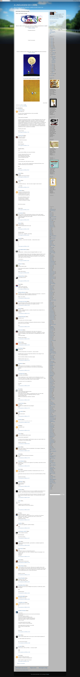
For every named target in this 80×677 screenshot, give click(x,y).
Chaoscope (52, 251)
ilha (50, 341)
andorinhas (52, 221)
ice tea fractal (52, 340)
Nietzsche (51, 397)
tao (50, 454)
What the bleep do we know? (53, 480)
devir (50, 279)
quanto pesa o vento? (22, 531)
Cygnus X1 (52, 23)
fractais (51, 307)
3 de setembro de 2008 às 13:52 (24, 450)
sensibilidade (52, 441)
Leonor (19, 433)
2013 (52, 39)
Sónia (19, 469)
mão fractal (52, 373)
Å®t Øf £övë (20, 363)
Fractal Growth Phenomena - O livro (52, 32)
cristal (51, 269)
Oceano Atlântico (53, 22)
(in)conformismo (52, 210)
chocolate (51, 256)
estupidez (51, 289)
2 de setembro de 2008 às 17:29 (24, 408)
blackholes (51, 240)
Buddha (51, 244)
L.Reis (19, 541)
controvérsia (52, 262)
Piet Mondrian (52, 418)
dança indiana (52, 271)
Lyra (56, 12)
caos (50, 248)
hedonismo (52, 332)
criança (51, 266)
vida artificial (52, 476)
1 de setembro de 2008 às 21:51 (24, 370)
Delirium (19, 342)
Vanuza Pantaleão (21, 578)
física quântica (52, 306)
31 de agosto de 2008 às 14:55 (23, 246)
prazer (51, 423)
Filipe (19, 284)
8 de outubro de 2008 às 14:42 (23, 661)
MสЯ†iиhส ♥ (20, 481)
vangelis (51, 470)
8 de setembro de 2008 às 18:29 (24, 581)
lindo (50, 363)
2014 (52, 38)
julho (53, 64)
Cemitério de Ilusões (22, 610)
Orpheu (51, 409)
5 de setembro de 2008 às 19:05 (24, 497)
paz (50, 413)
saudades (51, 439)
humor (51, 339)
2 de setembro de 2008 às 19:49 (24, 422)
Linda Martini (52, 362)
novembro (53, 50)
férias (51, 298)
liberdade (51, 361)
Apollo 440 (51, 225)
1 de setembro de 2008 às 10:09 (24, 305)
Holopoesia (52, 335)
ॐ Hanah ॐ (20, 263)
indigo (51, 344)
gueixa (51, 331)
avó (50, 229)
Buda (51, 242)
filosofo (51, 303)
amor (51, 220)
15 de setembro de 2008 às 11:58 (24, 652)
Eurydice (51, 294)
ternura (51, 460)
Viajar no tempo (52, 473)
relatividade (52, 433)
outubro (53, 52)
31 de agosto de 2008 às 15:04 (23, 260)
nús (50, 401)
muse (51, 393)
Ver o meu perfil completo (54, 18)
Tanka (51, 453)
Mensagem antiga (43, 667)
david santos (20, 548)
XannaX (19, 238)
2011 (52, 42)
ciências (51, 260)
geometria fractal (53, 324)
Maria (51, 378)
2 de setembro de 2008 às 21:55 (24, 430)
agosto (53, 56)
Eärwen (19, 223)
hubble (51, 337)
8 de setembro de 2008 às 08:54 (24, 545)
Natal (51, 396)
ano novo (51, 224)
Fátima (19, 180)
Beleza (51, 234)
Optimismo (53, 62)
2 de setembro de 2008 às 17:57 (24, 416)
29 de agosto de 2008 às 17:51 (23, 145)
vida (50, 475)
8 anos (51, 212)
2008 (52, 46)
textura (51, 461)
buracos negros (52, 245)
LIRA (50, 367)
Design (51, 275)
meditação (51, 383)
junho (53, 65)
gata (50, 320)
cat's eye (51, 250)
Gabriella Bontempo (22, 316)
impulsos (20, 523)
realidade (51, 429)
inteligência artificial (52, 350)
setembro (53, 54)
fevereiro (53, 71)
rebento (51, 431)
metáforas (51, 386)
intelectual (51, 348)
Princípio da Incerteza (52, 427)
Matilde (51, 382)
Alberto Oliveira (21, 565)
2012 (52, 41)
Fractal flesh (52, 312)
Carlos (19, 500)
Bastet (51, 233)
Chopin (51, 257)
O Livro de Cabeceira (51, 403)
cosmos (51, 265)
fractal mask (52, 316)
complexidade (52, 261)
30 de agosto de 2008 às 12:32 (23, 187)
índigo (51, 345)
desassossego (52, 273)
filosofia (51, 302)
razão (51, 428)
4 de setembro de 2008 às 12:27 (24, 478)
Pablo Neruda (52, 410)
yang (50, 486)
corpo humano (52, 264)
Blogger (47, 674)
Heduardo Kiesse (21, 276)
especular (51, 285)
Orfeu (51, 408)
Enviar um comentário (21, 663)
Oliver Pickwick (21, 461)
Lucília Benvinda (21, 373)
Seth (50, 443)
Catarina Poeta (21, 403)
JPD (19, 425)
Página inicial (33, 667)
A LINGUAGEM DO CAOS (25, 5)
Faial (50, 296)
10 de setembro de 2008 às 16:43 (24, 631)
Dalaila (19, 559)
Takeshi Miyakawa (53, 451)
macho (51, 371)
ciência (51, 258)
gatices (51, 321)
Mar (50, 377)
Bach (51, 230)
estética (51, 288)
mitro (19, 655)
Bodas (51, 241)
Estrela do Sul (20, 135)
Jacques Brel (52, 351)
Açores (51, 215)
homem (51, 336)
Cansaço (51, 247)
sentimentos (52, 442)
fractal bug (51, 311)
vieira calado (20, 411)
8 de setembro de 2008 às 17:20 (24, 574)
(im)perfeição (52, 209)
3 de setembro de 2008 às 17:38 (24, 457)
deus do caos (52, 278)
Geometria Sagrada (51, 327)
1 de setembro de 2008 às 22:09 (24, 385)
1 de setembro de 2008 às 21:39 (24, 360)
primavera (51, 425)
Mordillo (51, 391)
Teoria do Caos (52, 458)
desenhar (51, 274)
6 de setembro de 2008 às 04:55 (24, 509)
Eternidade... (54, 60)
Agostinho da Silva (53, 216)
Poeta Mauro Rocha (22, 585)
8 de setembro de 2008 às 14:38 (24, 562)
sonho (51, 446)
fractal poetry (52, 319)
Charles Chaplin (52, 252)
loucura (51, 368)
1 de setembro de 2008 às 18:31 (24, 338)
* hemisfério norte (21, 602)
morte (51, 392)
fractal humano (52, 315)
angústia (51, 222)
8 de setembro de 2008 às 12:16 (24, 556)
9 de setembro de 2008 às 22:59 (24, 607)
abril (53, 68)
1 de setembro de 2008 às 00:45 (24, 298)
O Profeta (20, 190)
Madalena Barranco (21, 292)
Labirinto (51, 357)
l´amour (51, 356)
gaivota (19, 308)
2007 (52, 75)
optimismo (51, 406)
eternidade (51, 292)
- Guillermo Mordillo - (31, 28)
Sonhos (51, 447)
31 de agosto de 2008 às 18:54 (23, 272)
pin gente (20, 646)
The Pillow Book (52, 462)
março (53, 69)
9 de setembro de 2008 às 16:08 (24, 599)
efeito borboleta (52, 283)
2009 (52, 45)
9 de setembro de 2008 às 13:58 (24, 593)
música (51, 395)
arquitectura (52, 226)
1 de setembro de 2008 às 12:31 (24, 313)
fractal (51, 308)
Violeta (19, 173)
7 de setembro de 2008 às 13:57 (24, 538)
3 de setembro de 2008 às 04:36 (24, 443)
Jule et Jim (51, 355)
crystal (51, 270)
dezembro (53, 48)
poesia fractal (52, 419)
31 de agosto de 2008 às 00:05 (23, 235)
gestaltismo (52, 328)
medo (51, 385)
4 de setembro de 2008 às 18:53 (24, 486)
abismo (51, 214)
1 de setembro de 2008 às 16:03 (24, 326)
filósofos (51, 304)
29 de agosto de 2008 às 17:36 (23, 132)
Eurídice (51, 293)
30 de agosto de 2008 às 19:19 (23, 209)
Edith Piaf (51, 282)
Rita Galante (20, 348)
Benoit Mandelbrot (53, 235)
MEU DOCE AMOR (21, 596)
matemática (52, 381)
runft (50, 438)
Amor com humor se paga (54, 58)
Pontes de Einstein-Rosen (52, 421)
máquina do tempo (52, 375)
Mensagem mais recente (21, 667)
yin (50, 487)
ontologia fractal (52, 404)
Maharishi (51, 372)
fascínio (51, 297)
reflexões (51, 432)
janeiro (53, 73)
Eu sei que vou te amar (22, 301)
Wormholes (52, 481)
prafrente (20, 489)
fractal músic (52, 317)
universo (51, 467)
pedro (51, 414)
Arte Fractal (52, 28)
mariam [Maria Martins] (22, 249)
